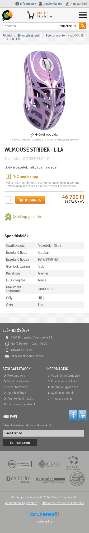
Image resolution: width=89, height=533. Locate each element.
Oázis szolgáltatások (21, 404)
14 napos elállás (62, 398)
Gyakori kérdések (62, 393)
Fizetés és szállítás (64, 381)
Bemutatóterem (17, 387)
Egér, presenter (56, 35)
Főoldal (7, 35)
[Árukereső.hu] (44, 516)
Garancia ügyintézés (64, 387)
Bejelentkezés (53, 3)
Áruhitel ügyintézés (20, 398)
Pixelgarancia (16, 375)
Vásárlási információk (65, 375)
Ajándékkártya (16, 393)
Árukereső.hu (44, 521)
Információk (27, 3)
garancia (27, 217)
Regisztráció (78, 3)
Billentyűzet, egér (29, 35)
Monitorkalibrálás (18, 381)
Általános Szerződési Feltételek (63, 503)
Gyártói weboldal (46, 134)
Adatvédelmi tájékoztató (21, 503)
